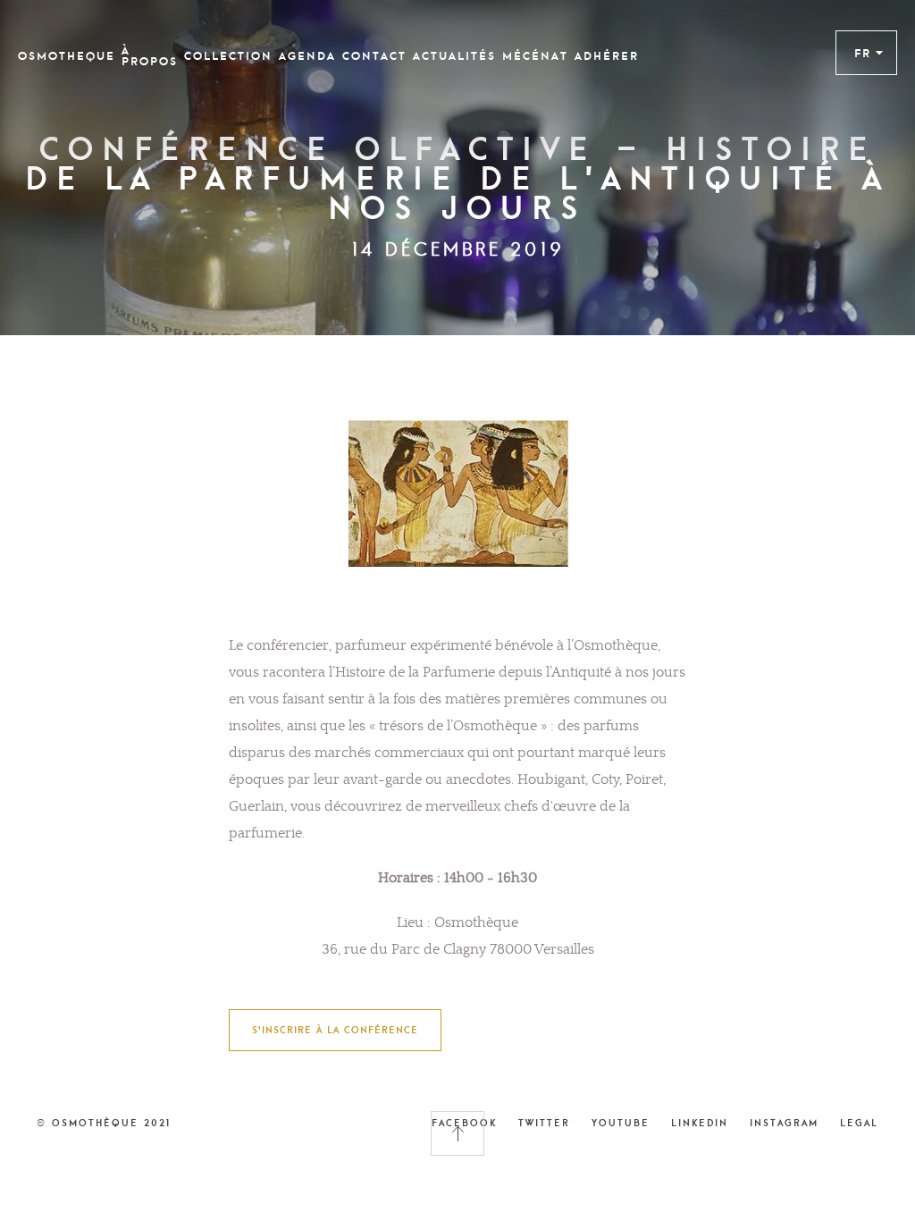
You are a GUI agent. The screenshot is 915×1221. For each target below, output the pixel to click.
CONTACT (374, 56)
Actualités (454, 56)
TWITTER (544, 1122)
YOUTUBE (621, 1122)
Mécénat (535, 56)
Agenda (307, 56)
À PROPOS (150, 56)
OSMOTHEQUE (66, 56)
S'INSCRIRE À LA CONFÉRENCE (335, 1029)
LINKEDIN (699, 1122)
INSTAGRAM (784, 1122)
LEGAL (859, 1122)
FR (862, 53)
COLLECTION (228, 56)
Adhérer (607, 56)
